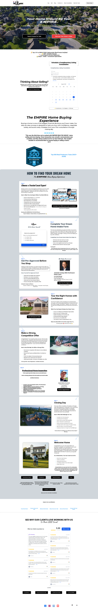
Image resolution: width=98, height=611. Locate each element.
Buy (48, 3)
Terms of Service (31, 606)
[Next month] (69, 84)
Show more (54, 80)
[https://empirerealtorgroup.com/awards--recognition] (34, 156)
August (62, 84)
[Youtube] (58, 606)
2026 (65, 84)
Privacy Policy (22, 606)
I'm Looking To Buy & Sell (29, 240)
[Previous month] (58, 84)
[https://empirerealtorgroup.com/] (18, 3)
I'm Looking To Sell (28, 238)
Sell (51, 3)
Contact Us (60, 3)
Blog (55, 3)
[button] (63, 76)
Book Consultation (68, 3)
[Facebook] (45, 606)
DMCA (27, 606)
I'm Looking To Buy (28, 237)
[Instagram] (49, 606)
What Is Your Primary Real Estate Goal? (30, 235)
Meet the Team (77, 3)
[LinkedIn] (54, 606)
